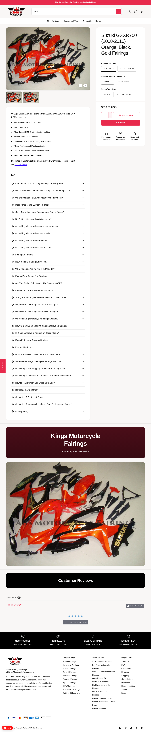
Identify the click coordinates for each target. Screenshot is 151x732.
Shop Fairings (53, 21)
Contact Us (126, 669)
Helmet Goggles (99, 708)
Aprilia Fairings (69, 683)
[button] (142, 11)
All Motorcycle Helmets (101, 662)
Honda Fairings (69, 662)
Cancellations (127, 679)
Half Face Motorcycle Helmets (101, 686)
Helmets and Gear (71, 21)
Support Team (21, 164)
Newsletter (125, 683)
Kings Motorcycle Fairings (20, 728)
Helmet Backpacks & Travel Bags (103, 703)
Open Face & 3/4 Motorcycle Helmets (100, 680)
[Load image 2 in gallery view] (31, 97)
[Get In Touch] (135, 11)
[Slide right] (85, 85)
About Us (125, 662)
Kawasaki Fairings (71, 665)
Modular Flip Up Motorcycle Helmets (103, 673)
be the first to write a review (76, 622)
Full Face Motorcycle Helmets (101, 666)
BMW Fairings (69, 686)
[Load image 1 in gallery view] (14, 97)
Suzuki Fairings (69, 672)
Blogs (123, 693)
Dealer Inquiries (128, 686)
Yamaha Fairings (70, 676)
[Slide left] (80, 85)
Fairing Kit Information (72, 693)
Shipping (125, 676)
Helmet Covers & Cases (102, 698)
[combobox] (76, 11)
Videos (124, 690)
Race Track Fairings (71, 690)
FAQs (123, 665)
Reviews (125, 672)
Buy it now (120, 122)
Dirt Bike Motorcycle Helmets (100, 693)
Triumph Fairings (70, 679)
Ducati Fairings (69, 669)
